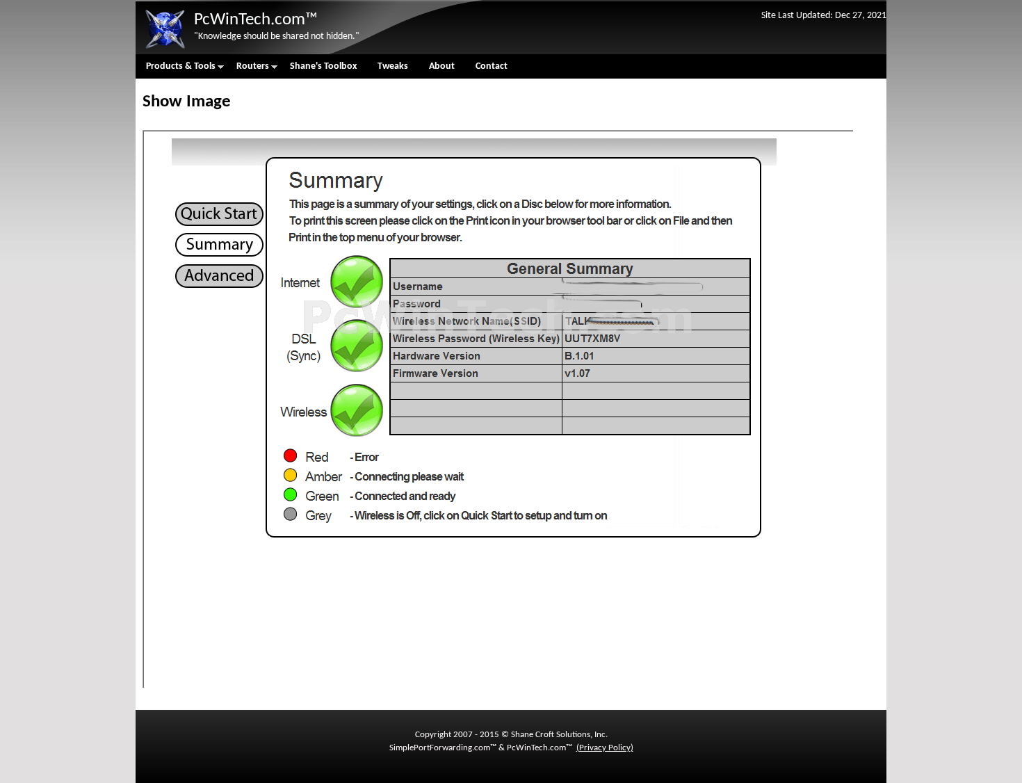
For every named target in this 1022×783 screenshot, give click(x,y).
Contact (492, 66)
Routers (247, 70)
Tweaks (393, 66)
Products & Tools (176, 70)
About (442, 66)
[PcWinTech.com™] (165, 49)
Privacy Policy (605, 747)
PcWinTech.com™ (256, 20)
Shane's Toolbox (323, 66)
